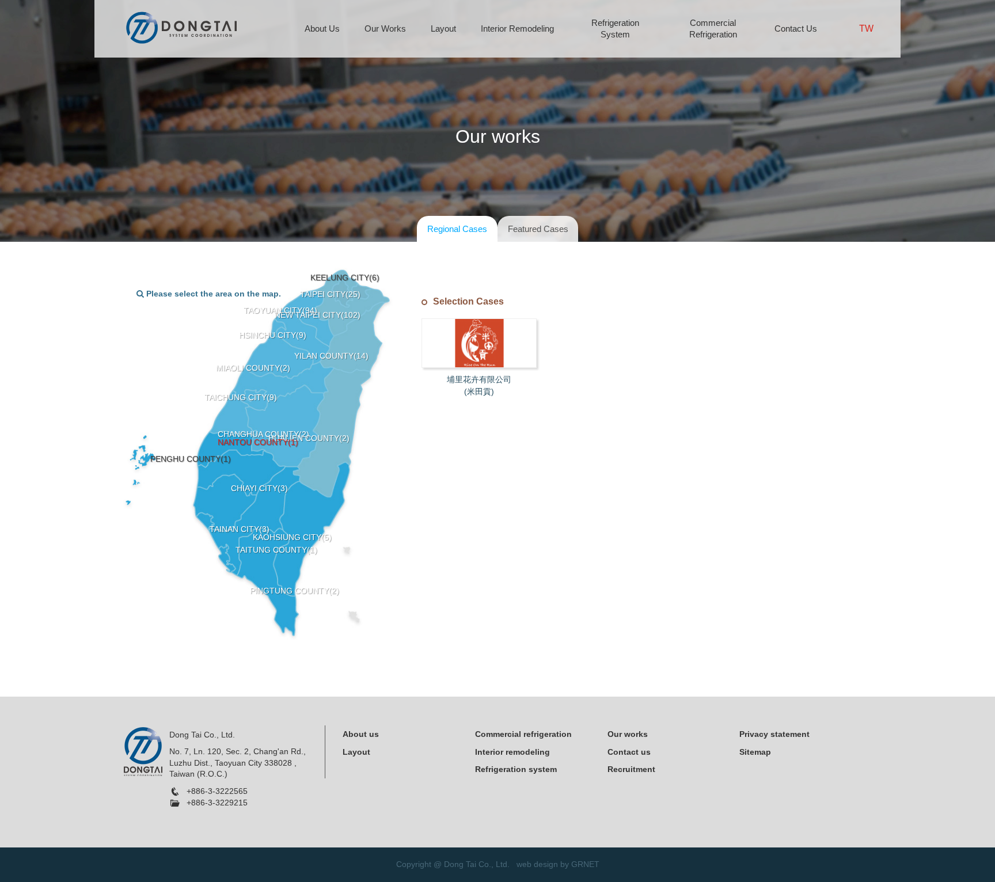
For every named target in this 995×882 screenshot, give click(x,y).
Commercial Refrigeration (713, 28)
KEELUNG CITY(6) (344, 277)
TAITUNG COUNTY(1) (276, 549)
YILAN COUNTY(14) (331, 355)
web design (537, 864)
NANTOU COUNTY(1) (258, 442)
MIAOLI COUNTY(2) (253, 367)
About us (361, 734)
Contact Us (795, 28)
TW (866, 28)
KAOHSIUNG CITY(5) (292, 537)
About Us (322, 28)
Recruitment (631, 769)
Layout (443, 28)
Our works (627, 734)
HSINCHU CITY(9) (272, 335)
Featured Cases (538, 229)
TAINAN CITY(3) (239, 529)
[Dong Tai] (181, 27)
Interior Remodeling (517, 28)
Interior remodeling (512, 751)
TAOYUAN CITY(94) (280, 310)
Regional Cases (457, 229)
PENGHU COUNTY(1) (190, 458)
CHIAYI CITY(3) (259, 488)
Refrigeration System (615, 28)
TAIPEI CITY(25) (330, 294)
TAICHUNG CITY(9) (240, 397)
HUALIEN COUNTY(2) (309, 438)
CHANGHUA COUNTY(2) (263, 434)
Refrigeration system (516, 769)
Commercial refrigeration (523, 734)
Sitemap (755, 751)
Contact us (629, 751)
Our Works (385, 28)
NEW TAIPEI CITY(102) (317, 315)
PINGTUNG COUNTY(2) (294, 590)
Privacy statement (774, 734)
